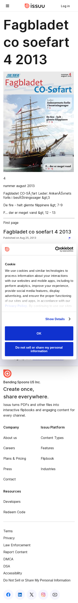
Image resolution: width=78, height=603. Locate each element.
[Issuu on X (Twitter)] (32, 595)
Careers (9, 448)
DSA (6, 566)
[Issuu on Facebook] (8, 595)
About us (10, 438)
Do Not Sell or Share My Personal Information (37, 580)
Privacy (9, 538)
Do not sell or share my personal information (39, 349)
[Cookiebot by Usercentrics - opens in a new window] (55, 249)
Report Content (15, 552)
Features (47, 448)
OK (39, 333)
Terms (8, 531)
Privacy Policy (16, 306)
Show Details (55, 319)
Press (7, 469)
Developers (12, 501)
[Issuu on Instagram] (43, 595)
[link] (65, 6)
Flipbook (47, 458)
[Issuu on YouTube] (55, 595)
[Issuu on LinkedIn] (20, 595)
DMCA (8, 559)
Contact (9, 479)
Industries (48, 469)
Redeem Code (14, 512)
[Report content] (70, 238)
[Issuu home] (34, 6)
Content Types (52, 438)
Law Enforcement (17, 545)
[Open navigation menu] (7, 6)
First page (11, 223)
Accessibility (12, 573)
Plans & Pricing (14, 458)
